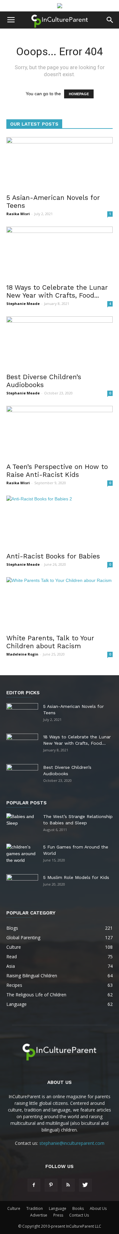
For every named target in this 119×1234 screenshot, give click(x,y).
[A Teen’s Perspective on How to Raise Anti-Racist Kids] (59, 432)
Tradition (34, 1208)
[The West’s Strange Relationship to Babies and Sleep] (22, 824)
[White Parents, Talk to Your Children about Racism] (59, 603)
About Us (98, 1208)
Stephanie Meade (23, 303)
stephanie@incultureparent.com (71, 1143)
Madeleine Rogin (22, 654)
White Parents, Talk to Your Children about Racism (50, 642)
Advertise (38, 1215)
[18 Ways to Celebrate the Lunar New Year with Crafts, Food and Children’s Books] (59, 253)
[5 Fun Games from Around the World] (22, 855)
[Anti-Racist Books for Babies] (59, 522)
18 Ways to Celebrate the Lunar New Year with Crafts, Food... (57, 291)
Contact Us (79, 1215)
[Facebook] (34, 1185)
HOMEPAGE (79, 94)
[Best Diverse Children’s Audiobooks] (59, 342)
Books (78, 1208)
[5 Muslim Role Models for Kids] (22, 885)
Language (57, 1208)
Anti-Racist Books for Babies (53, 556)
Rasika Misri (18, 213)
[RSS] (68, 1185)
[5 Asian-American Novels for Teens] (59, 163)
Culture (13, 1208)
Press (58, 1215)
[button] (110, 20)
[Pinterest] (51, 1185)
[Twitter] (85, 1185)
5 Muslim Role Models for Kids (76, 877)
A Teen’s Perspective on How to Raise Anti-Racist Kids (57, 470)
